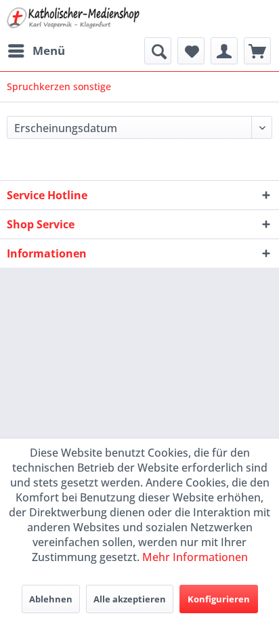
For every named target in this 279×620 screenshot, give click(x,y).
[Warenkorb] (257, 50)
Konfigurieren (219, 599)
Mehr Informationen (195, 557)
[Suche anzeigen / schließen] (157, 50)
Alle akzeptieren (129, 599)
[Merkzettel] (191, 50)
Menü (49, 50)
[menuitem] (36, 50)
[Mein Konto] (224, 50)
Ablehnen (50, 599)
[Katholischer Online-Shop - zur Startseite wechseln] (73, 18)
